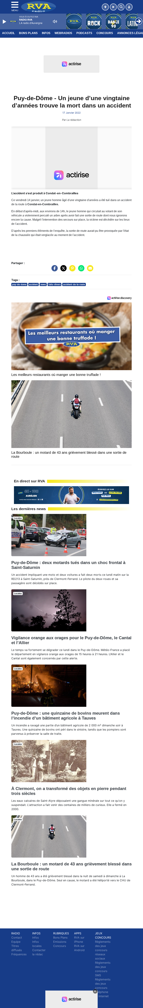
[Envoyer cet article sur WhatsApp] (80, 270)
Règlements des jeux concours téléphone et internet (102, 988)
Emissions (59, 941)
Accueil (8, 33)
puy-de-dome (19, 284)
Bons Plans (28, 33)
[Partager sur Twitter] (63, 270)
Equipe (15, 941)
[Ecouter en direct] (113, 6)
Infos (46, 33)
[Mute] (55, 21)
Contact (16, 937)
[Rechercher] (121, 6)
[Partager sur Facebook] (54, 270)
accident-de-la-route (74, 284)
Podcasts (84, 33)
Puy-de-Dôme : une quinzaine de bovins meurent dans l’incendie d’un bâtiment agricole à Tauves (65, 715)
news (43, 284)
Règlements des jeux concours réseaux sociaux (102, 950)
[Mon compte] (129, 6)
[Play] (5, 22)
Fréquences (19, 954)
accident (33, 284)
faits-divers (54, 284)
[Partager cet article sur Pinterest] (71, 270)
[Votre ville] (105, 6)
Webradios (63, 33)
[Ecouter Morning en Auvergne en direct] (71, 494)
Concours (104, 33)
